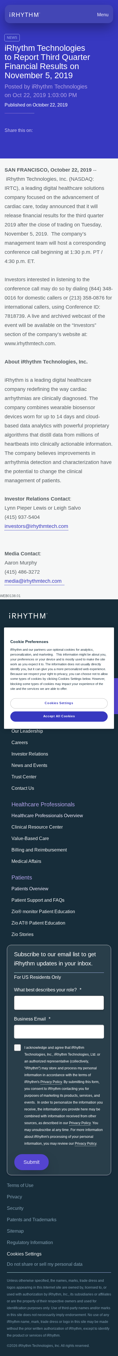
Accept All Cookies (59, 716)
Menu (103, 14)
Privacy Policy (51, 1082)
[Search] (79, 14)
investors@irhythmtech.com (36, 526)
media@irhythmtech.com (34, 581)
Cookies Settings (24, 1253)
